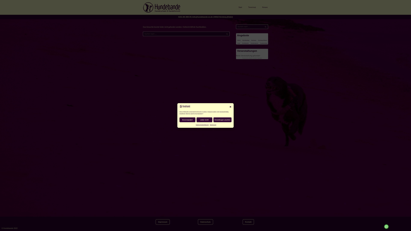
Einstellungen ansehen (222, 120)
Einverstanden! (187, 120)
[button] (230, 107)
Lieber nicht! (204, 120)
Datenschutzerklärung (202, 125)
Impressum (213, 125)
